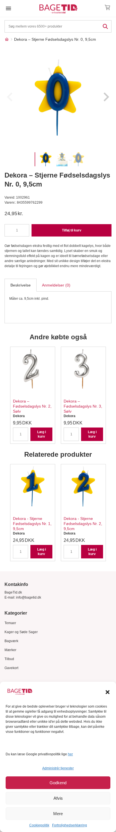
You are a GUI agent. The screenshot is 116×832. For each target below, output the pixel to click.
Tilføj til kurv (71, 230)
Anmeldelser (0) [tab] (56, 285)
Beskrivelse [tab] (20, 285)
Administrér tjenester (58, 768)
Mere (58, 813)
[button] (107, 692)
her (70, 754)
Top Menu (8, 8)
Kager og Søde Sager (21, 632)
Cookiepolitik (39, 825)
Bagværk (11, 641)
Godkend (58, 782)
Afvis (58, 798)
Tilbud (9, 659)
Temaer (10, 623)
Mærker (10, 650)
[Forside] (7, 39)
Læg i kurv (41, 434)
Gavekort (11, 668)
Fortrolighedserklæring (69, 825)
